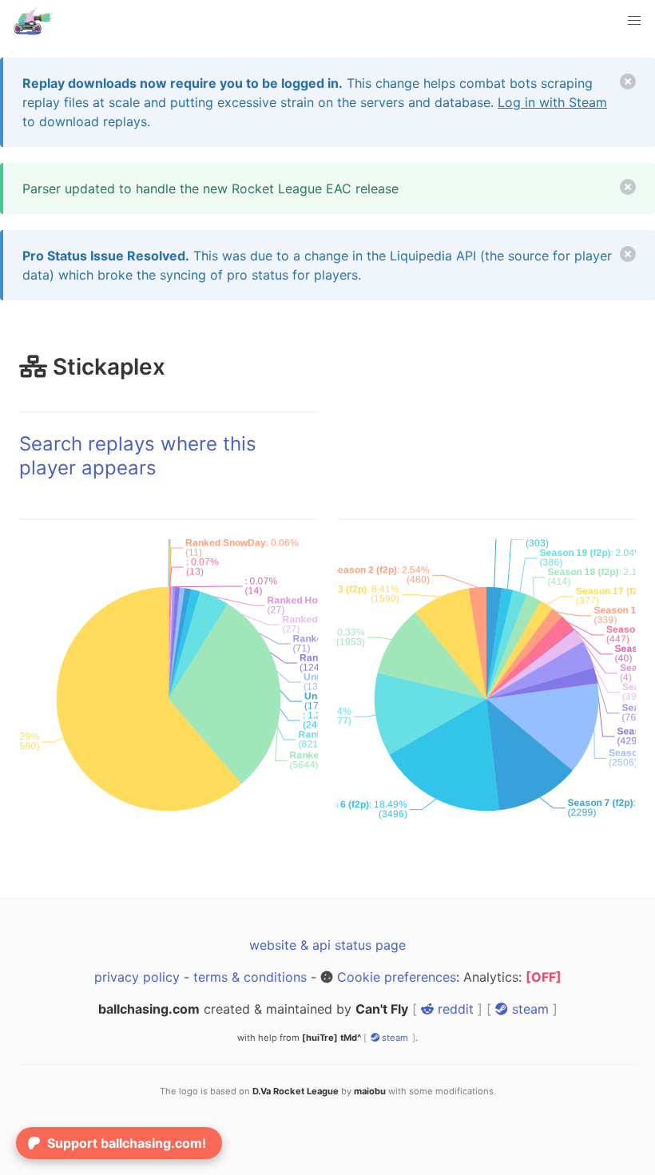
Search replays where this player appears (137, 455)
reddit (454, 1009)
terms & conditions (250, 977)
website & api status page (327, 945)
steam (528, 1009)
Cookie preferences (396, 977)
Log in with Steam (552, 102)
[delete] (628, 81)
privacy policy (137, 977)
